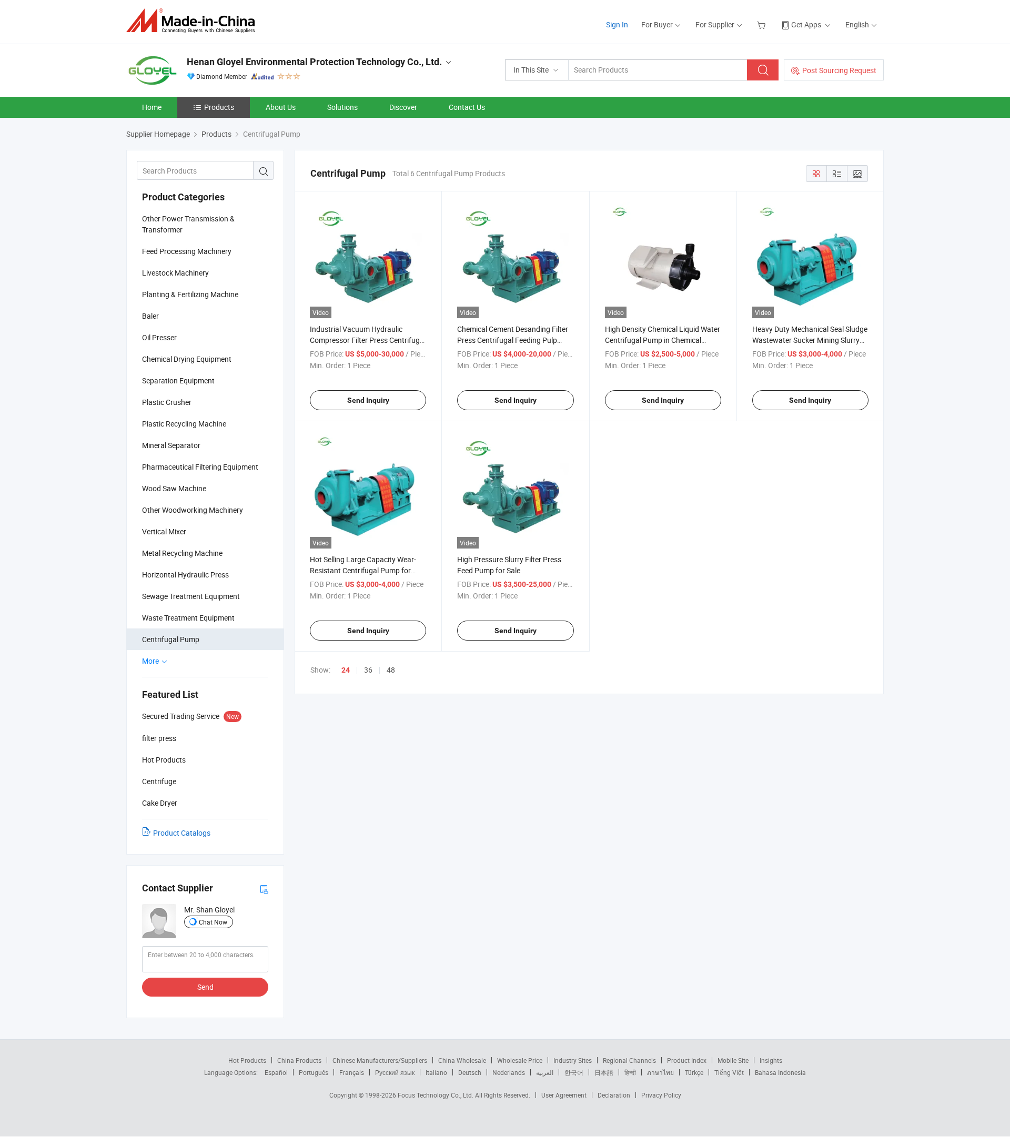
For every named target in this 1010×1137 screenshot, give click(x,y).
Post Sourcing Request (839, 70)
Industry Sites (572, 1060)
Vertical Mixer (164, 531)
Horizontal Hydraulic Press (185, 575)
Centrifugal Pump (170, 639)
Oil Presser (159, 337)
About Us (281, 107)
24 (345, 670)
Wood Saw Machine (174, 488)
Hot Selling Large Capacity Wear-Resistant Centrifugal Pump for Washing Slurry (363, 570)
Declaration (614, 1095)
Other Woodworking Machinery (192, 510)
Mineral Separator (171, 445)
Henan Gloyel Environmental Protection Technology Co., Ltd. (314, 61)
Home (151, 107)
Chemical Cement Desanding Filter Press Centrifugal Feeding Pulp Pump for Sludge (512, 340)
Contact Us (467, 107)
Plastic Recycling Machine (184, 424)
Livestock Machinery (175, 273)
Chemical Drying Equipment (186, 359)
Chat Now (213, 922)
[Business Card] (264, 888)
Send (205, 987)
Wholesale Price (519, 1060)
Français (351, 1072)
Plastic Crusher (166, 402)
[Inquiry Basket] (762, 24)
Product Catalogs (181, 833)
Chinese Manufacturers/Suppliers (379, 1060)
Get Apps (806, 24)
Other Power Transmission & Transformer (188, 224)
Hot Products (247, 1060)
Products (219, 107)
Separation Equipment (178, 380)
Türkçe (694, 1072)
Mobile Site (733, 1060)
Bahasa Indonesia (780, 1072)
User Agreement (564, 1095)
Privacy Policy (661, 1095)
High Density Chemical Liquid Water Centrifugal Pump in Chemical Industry (662, 340)
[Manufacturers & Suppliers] (193, 20)
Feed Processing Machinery (186, 251)
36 (368, 670)
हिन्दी (630, 1072)
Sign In (617, 24)
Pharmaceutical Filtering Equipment (200, 467)
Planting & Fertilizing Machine (190, 294)
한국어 (573, 1072)
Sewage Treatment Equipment (191, 596)
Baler (150, 316)
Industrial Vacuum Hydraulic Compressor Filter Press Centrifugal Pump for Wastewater (368, 340)
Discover (403, 107)
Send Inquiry (368, 400)
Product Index (686, 1060)
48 (391, 670)
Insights (771, 1060)
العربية (544, 1072)
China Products (299, 1060)
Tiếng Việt (729, 1072)
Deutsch (469, 1072)
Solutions (342, 107)
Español (276, 1072)
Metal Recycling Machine (182, 553)
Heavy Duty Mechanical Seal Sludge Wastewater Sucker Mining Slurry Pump (809, 340)
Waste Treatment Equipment (188, 618)
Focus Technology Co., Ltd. (436, 1095)
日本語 (603, 1072)
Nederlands (508, 1072)
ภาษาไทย (660, 1072)
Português (313, 1072)
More (151, 661)
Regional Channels (629, 1060)
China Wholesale (462, 1060)
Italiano (436, 1072)
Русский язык (395, 1072)
